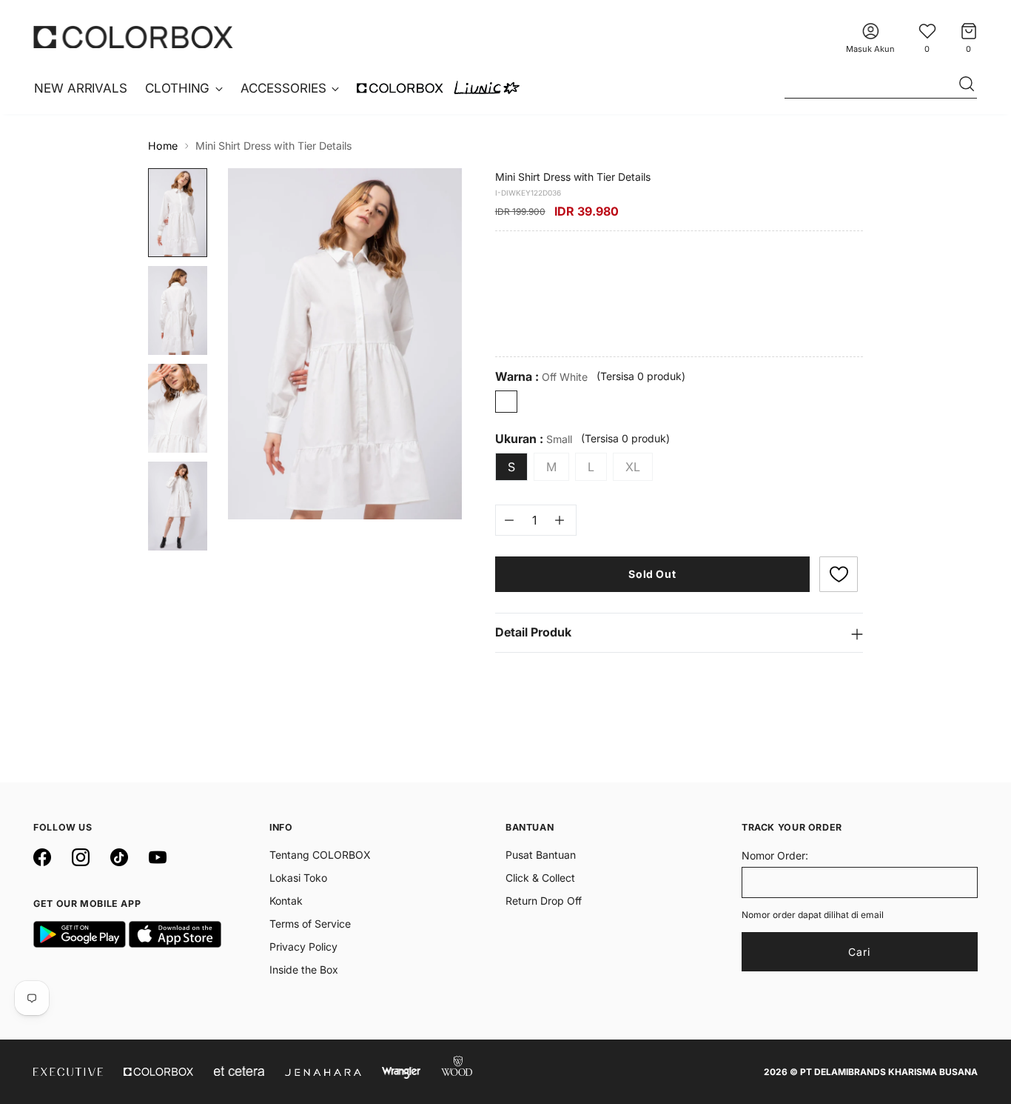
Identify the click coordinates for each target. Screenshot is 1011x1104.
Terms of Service (310, 923)
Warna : (541, 377)
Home (163, 145)
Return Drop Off (544, 900)
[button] (838, 574)
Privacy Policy (303, 946)
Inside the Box (303, 969)
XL (632, 466)
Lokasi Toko (298, 877)
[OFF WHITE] (506, 401)
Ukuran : (533, 439)
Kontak (286, 900)
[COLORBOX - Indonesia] (133, 36)
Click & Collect (540, 877)
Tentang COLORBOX (320, 854)
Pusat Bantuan (541, 854)
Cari (859, 951)
